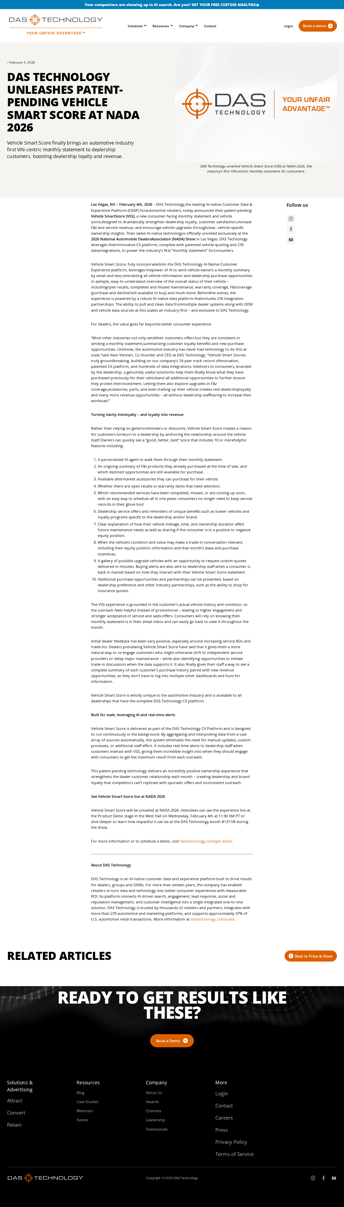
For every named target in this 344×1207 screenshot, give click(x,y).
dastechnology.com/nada (212, 919)
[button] (137, 26)
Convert (16, 1112)
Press (221, 1129)
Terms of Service (234, 1154)
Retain (14, 1124)
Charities (153, 1110)
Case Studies (87, 1101)
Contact (210, 26)
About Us (154, 1092)
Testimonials (157, 1129)
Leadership (155, 1119)
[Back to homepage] (55, 25)
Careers (224, 1117)
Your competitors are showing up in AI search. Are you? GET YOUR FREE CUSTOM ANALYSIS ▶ (172, 4)
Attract (14, 1100)
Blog (80, 1092)
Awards (152, 1101)
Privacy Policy (231, 1141)
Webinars (85, 1110)
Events (82, 1119)
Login (288, 26)
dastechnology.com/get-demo (206, 841)
